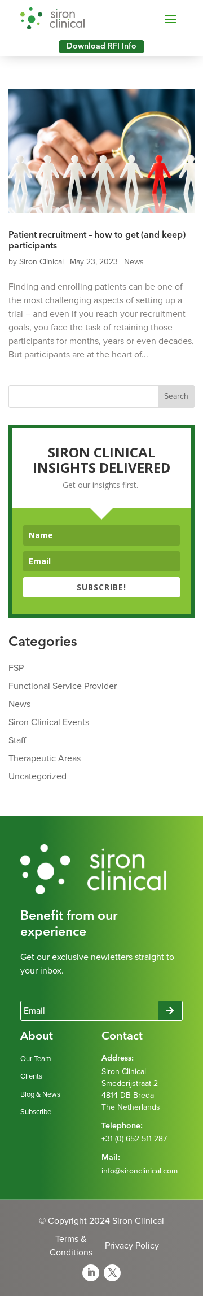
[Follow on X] (112, 1272)
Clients (31, 1076)
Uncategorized (37, 776)
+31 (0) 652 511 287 (134, 1139)
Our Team (35, 1059)
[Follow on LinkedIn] (90, 1272)
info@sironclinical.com (140, 1171)
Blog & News (40, 1094)
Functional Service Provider (62, 686)
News (134, 262)
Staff (17, 740)
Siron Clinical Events (48, 722)
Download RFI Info (101, 46)
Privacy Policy (132, 1245)
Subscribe (35, 1112)
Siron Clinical (41, 262)
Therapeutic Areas (44, 758)
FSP (16, 668)
